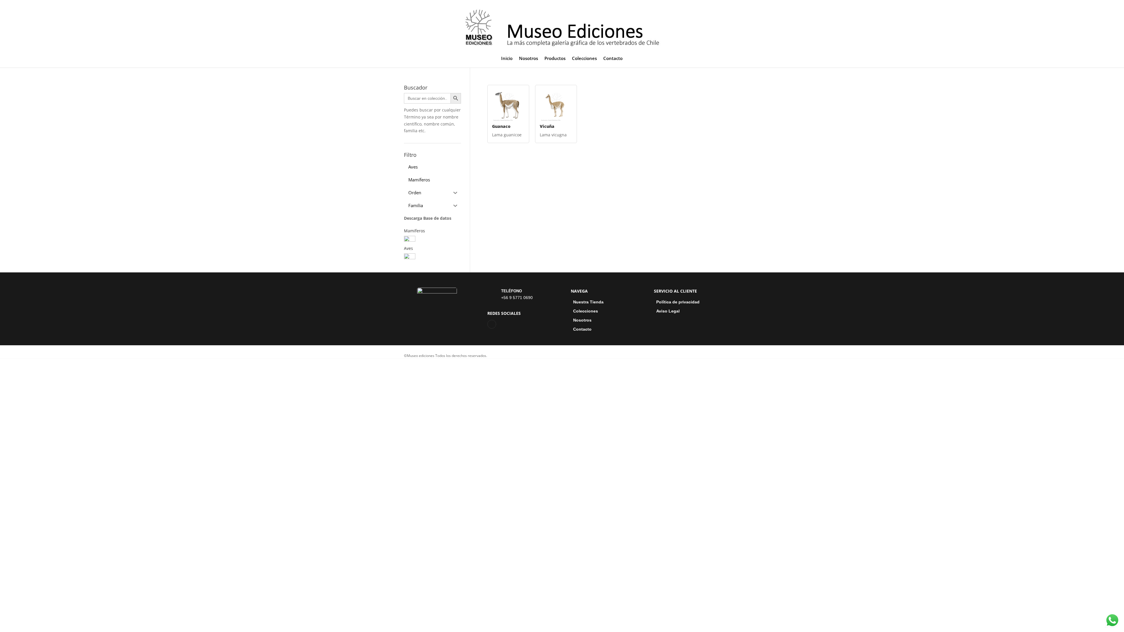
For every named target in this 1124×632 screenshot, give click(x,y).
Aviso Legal (668, 311)
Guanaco (501, 126)
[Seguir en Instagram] (491, 324)
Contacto (613, 58)
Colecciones (584, 58)
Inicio (507, 58)
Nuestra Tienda (588, 302)
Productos (555, 58)
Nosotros (528, 58)
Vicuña (547, 126)
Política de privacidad (678, 302)
